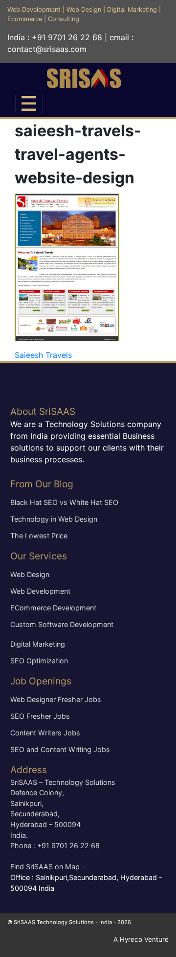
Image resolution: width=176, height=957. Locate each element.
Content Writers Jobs (45, 733)
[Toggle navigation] (29, 103)
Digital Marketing (132, 9)
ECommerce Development (53, 608)
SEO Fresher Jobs (40, 716)
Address (28, 770)
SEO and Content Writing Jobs (60, 749)
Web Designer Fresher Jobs (55, 699)
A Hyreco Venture (141, 939)
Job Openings (40, 681)
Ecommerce (24, 19)
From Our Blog (41, 484)
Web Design (83, 9)
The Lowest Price (38, 535)
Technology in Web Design (53, 519)
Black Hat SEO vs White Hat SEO (64, 502)
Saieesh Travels (43, 355)
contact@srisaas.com (47, 49)
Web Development (34, 9)
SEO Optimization (39, 660)
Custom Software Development (61, 624)
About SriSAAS (42, 411)
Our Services (38, 556)
